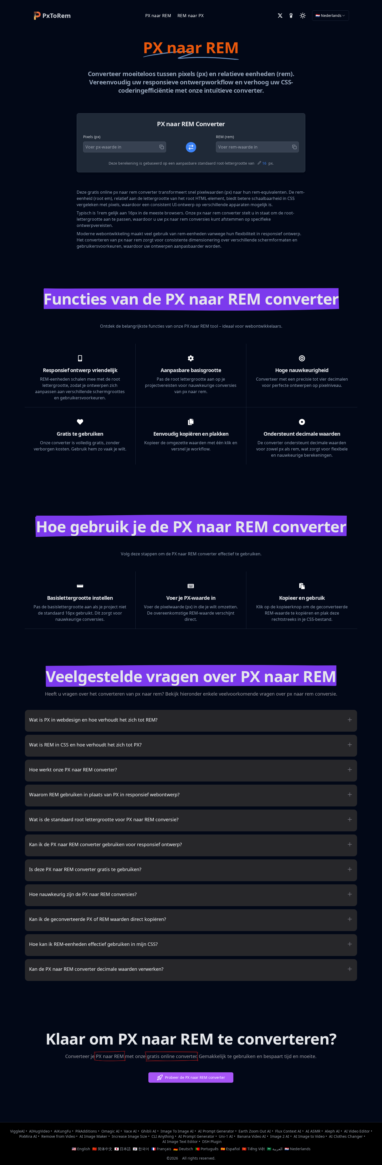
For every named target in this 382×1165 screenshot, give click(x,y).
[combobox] (330, 15)
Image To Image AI (177, 1131)
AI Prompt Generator (216, 1131)
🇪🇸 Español (230, 1148)
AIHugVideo (39, 1131)
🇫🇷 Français (161, 1148)
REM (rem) (225, 136)
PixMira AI (28, 1136)
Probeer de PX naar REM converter (195, 1077)
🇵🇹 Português (207, 1148)
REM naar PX (190, 15)
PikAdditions (86, 1131)
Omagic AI (110, 1131)
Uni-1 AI (226, 1136)
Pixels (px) (91, 136)
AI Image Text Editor (180, 1141)
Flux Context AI (288, 1131)
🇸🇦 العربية (274, 1148)
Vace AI (130, 1131)
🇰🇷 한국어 (141, 1148)
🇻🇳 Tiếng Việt (253, 1148)
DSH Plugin (212, 1141)
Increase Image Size (129, 1136)
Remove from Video (58, 1136)
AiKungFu (62, 1131)
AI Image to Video (309, 1136)
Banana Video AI (251, 1136)
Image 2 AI (279, 1136)
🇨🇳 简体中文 (102, 1148)
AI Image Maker (93, 1136)
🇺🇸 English (81, 1148)
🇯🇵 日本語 (122, 1148)
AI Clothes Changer (346, 1136)
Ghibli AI (148, 1131)
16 (264, 163)
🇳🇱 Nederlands (298, 1148)
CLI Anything (163, 1136)
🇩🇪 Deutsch (183, 1148)
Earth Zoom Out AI (255, 1131)
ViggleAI (17, 1131)
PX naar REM (158, 15)
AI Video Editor (357, 1131)
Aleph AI (332, 1131)
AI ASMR (313, 1131)
